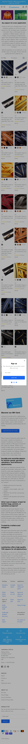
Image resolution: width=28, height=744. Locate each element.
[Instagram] (14, 382)
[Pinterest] (16, 382)
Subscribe (14, 377)
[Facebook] (11, 382)
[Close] (24, 360)
